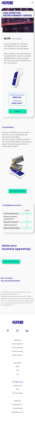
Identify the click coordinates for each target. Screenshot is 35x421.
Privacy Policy (17, 385)
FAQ (17, 389)
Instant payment (17, 347)
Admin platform (17, 355)
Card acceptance (17, 343)
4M (17, 374)
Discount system (17, 351)
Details (17, 111)
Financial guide (17, 393)
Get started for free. (17, 191)
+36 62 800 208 (17, 408)
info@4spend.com (17, 412)
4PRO (17, 366)
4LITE (17, 370)
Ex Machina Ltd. (17, 404)
